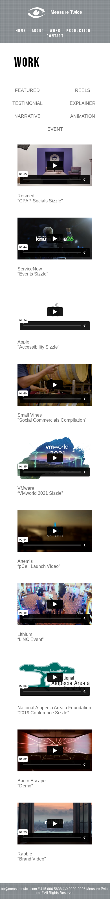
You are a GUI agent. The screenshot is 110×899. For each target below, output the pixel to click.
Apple (38, 344)
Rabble (31, 856)
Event (55, 129)
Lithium (30, 637)
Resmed (40, 198)
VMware (40, 491)
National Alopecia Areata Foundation (54, 710)
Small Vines (52, 418)
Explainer (83, 103)
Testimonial (27, 103)
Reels (82, 90)
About (38, 30)
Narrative (27, 116)
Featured (27, 90)
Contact (55, 36)
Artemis (38, 564)
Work (55, 30)
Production (78, 30)
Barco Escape (31, 783)
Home (21, 30)
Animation (82, 116)
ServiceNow (32, 271)
